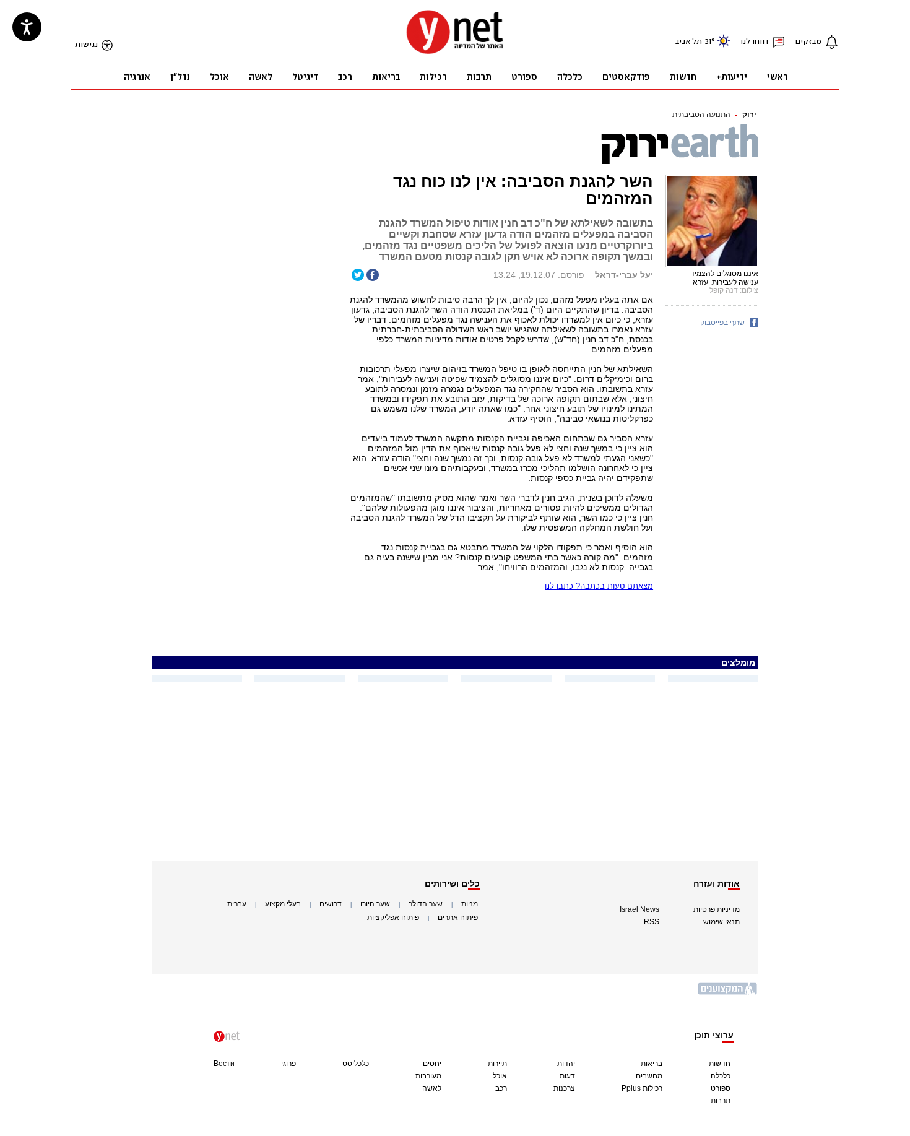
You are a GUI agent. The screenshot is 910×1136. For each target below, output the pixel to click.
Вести (224, 1063)
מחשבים (649, 1076)
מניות (469, 904)
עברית (236, 904)
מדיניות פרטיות (716, 909)
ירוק (749, 114)
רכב (501, 1088)
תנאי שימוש (721, 921)
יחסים (432, 1063)
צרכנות (564, 1088)
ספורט (720, 1088)
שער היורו (375, 904)
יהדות (566, 1063)
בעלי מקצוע (283, 904)
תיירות (497, 1063)
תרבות (720, 1100)
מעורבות (428, 1076)
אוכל (500, 1076)
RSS (651, 921)
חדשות (719, 1063)
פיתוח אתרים (458, 917)
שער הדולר (426, 904)
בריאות (651, 1063)
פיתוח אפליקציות (393, 917)
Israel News (639, 909)
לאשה (431, 1088)
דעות (567, 1076)
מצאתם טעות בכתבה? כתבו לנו (599, 586)
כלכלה (720, 1076)
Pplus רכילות (642, 1088)
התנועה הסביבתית (701, 114)
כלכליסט (355, 1063)
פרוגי (288, 1063)
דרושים (330, 904)
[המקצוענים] (728, 993)
